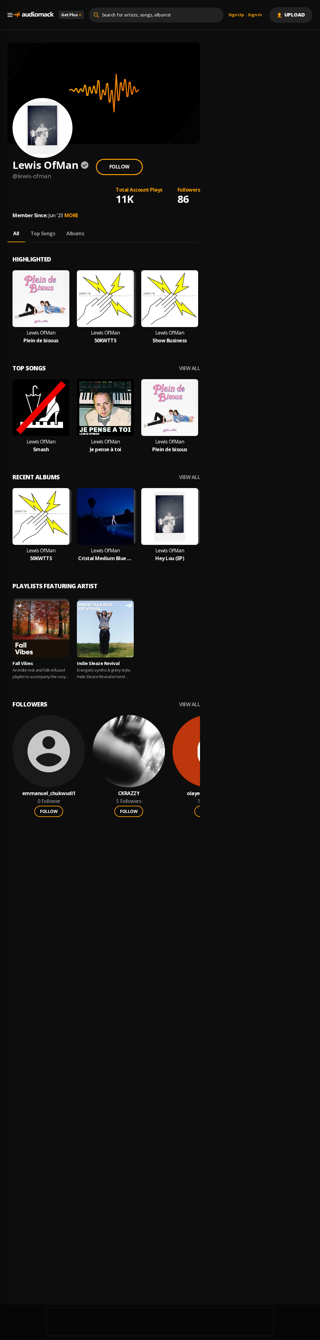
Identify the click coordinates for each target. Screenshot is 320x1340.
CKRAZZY (129, 793)
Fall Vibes (22, 663)
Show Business (169, 340)
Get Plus (71, 14)
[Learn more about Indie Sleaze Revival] (105, 629)
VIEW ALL (189, 368)
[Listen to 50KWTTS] (105, 298)
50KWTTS (105, 340)
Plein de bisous (40, 340)
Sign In (255, 14)
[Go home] (33, 14)
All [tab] (16, 233)
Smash (41, 449)
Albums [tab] (75, 233)
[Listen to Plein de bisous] (40, 298)
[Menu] (10, 15)
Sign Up (236, 14)
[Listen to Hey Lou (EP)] (169, 516)
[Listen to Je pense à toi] (105, 407)
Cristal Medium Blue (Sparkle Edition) (105, 558)
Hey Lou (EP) (169, 558)
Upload (294, 14)
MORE (71, 215)
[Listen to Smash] (40, 407)
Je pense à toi (105, 449)
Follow (119, 166)
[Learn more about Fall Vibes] (40, 629)
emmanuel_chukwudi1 (49, 793)
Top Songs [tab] (43, 233)
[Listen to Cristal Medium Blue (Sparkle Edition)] (105, 516)
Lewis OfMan (41, 333)
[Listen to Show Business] (169, 298)
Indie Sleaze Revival (98, 663)
